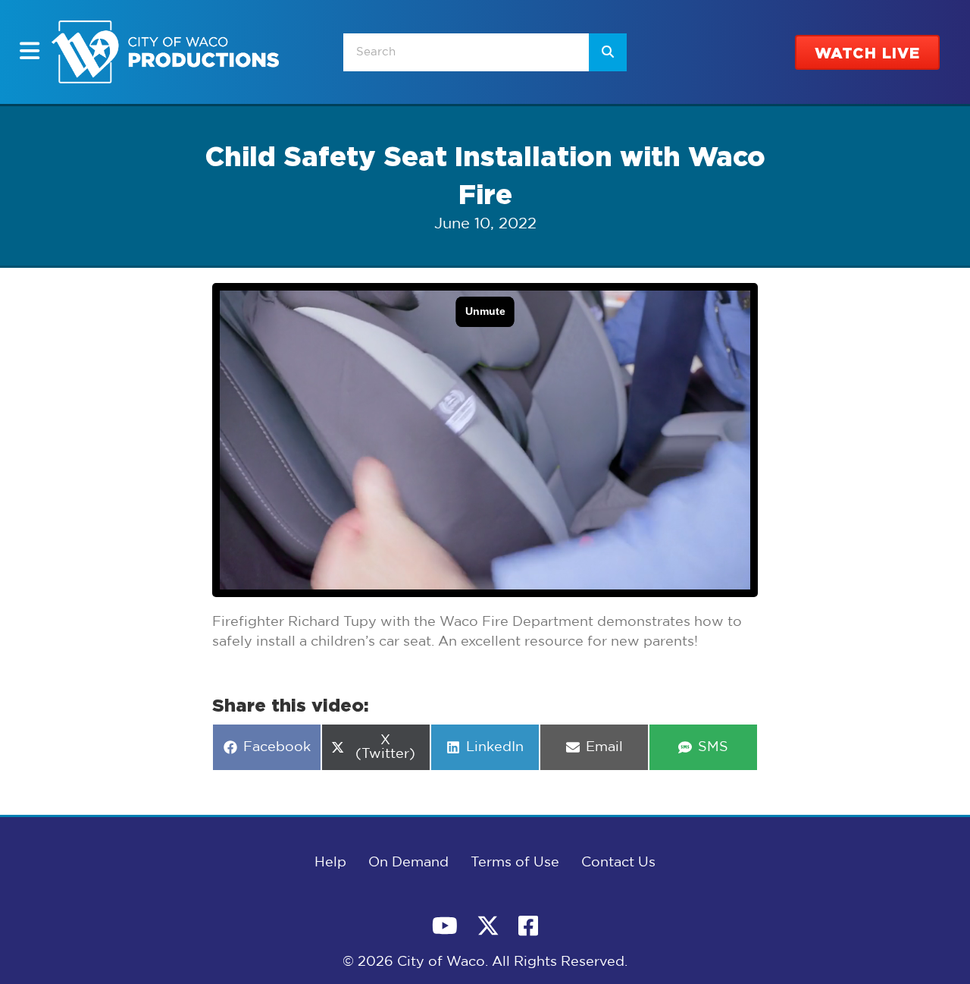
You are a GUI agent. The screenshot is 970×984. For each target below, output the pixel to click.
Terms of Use (515, 863)
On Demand (408, 863)
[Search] (608, 52)
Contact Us (618, 863)
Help (330, 863)
